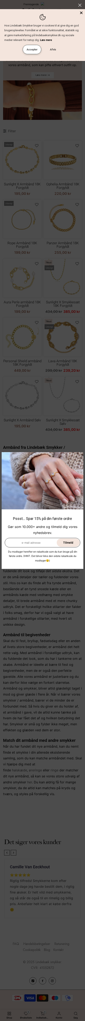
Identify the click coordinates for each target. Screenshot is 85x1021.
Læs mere (46, 40)
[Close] (81, 13)
